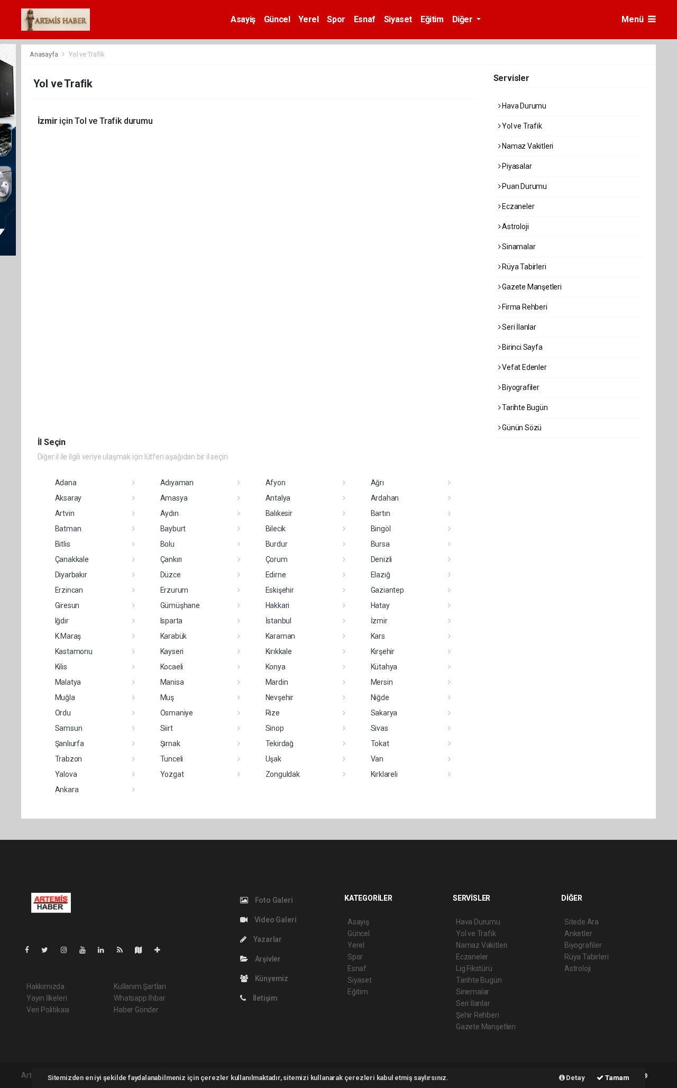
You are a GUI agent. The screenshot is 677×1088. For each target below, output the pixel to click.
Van (377, 759)
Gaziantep (387, 590)
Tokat (380, 743)
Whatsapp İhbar (139, 998)
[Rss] (124, 950)
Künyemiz (270, 978)
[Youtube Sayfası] (86, 950)
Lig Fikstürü (474, 968)
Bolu (167, 544)
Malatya (68, 682)
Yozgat (172, 774)
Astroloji (514, 226)
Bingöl (381, 528)
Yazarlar (267, 939)
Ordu (63, 713)
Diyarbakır (71, 574)
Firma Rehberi (523, 307)
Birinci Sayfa (521, 347)
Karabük (173, 636)
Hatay (380, 605)
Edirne (276, 574)
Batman (68, 528)
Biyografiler (519, 387)
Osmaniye (176, 713)
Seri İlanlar (518, 327)
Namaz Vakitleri (526, 146)
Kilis (61, 667)
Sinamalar (517, 246)
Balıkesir (279, 513)
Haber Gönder (136, 1009)
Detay (575, 1078)
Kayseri (172, 651)
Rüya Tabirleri (523, 266)
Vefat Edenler (523, 367)
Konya (276, 667)
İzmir (379, 620)
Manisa (172, 682)
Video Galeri (274, 919)
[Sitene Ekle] (161, 950)
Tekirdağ (280, 743)
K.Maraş (68, 636)
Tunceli (172, 759)
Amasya (174, 498)
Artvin (65, 513)
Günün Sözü (521, 427)
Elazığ (380, 574)
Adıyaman (177, 482)
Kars (378, 636)
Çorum (277, 559)
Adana (66, 482)
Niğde (380, 697)
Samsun (69, 728)
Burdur (277, 544)
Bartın (380, 513)
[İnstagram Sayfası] (68, 950)
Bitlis (62, 544)
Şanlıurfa (69, 743)
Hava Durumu (523, 106)
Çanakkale (72, 559)
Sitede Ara (581, 922)
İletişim (264, 998)
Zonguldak (283, 774)
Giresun (67, 605)
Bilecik (276, 528)
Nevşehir (280, 697)
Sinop (275, 728)
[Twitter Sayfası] (49, 950)
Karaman (281, 636)
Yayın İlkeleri (46, 998)
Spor (336, 19)
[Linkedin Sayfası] (105, 950)
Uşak (273, 759)
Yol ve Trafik (521, 126)
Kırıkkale (279, 651)
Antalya (278, 498)
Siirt (166, 728)
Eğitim (432, 19)
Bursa (380, 544)
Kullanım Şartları (140, 986)
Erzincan (69, 590)
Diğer (463, 19)
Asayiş (243, 19)
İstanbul (278, 620)
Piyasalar (516, 166)
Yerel (308, 19)
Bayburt (173, 528)
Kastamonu (74, 651)
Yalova (66, 774)
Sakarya (384, 713)
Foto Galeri (273, 900)
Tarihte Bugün (523, 407)
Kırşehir (383, 651)
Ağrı (377, 482)
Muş (167, 697)
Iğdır (62, 620)
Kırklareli (384, 774)
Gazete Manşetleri (531, 287)
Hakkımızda (45, 986)
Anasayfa (44, 54)
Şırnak (170, 743)
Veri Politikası (47, 1009)
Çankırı (171, 559)
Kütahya (384, 667)
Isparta (171, 620)
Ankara (67, 789)
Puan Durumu (523, 186)
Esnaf (365, 19)
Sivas (379, 728)
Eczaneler (517, 206)
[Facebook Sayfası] (31, 950)
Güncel (277, 19)
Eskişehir (280, 590)
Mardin (277, 682)
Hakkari (278, 605)
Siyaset (398, 19)
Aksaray (68, 498)
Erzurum (174, 590)
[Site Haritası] (143, 950)
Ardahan (385, 498)
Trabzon (69, 759)
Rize (273, 713)
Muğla (65, 697)
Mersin (382, 682)
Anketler (578, 933)
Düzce (170, 574)
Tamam (616, 1078)
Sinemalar (472, 991)
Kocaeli (172, 667)
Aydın (169, 513)
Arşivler (267, 959)
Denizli (381, 559)
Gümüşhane (180, 605)
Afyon (276, 482)
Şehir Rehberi (477, 1015)
